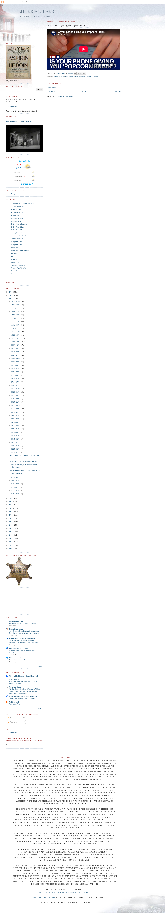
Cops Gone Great (17, 218)
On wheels (15, 253)
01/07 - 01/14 (16, 494)
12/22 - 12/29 (16, 305)
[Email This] (75, 73)
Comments (13, 722)
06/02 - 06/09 (16, 402)
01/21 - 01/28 (16, 487)
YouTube (103, 76)
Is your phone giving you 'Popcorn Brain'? (24, 461)
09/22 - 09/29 (16, 348)
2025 (11, 295)
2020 (11, 508)
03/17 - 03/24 (16, 439)
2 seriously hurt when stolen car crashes (21, 660)
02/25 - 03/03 (16, 449)
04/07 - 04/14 (16, 429)
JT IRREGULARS (37, 11)
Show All (40, 666)
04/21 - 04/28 (16, 422)
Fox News (69, 76)
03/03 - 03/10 (16, 445)
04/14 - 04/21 (16, 425)
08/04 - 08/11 (16, 372)
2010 (11, 542)
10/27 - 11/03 (16, 331)
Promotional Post (14, 704)
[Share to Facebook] (82, 73)
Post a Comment (51, 87)
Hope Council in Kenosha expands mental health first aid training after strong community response (24, 632)
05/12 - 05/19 (16, 412)
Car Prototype (16, 209)
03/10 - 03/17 (16, 442)
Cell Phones (59, 76)
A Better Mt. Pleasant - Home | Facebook (23, 676)
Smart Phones (93, 76)
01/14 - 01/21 (16, 490)
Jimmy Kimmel (16, 233)
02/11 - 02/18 (16, 477)
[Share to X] (80, 73)
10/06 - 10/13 (16, 341)
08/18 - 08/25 (16, 365)
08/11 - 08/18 (16, 368)
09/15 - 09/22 (16, 352)
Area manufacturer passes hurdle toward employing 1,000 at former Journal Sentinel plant (24, 641)
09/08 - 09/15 (16, 355)
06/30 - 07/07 (16, 388)
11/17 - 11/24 (16, 321)
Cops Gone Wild (17, 221)
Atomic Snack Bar (17, 206)
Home (84, 91)
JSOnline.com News (16, 657)
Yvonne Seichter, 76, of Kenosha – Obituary (22, 623)
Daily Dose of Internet (19, 224)
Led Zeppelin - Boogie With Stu (19, 121)
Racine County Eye (16, 621)
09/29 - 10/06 (16, 345)
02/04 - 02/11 (16, 480)
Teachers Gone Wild (18, 265)
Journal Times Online (18, 238)
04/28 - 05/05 (16, 419)
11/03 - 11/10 (16, 328)
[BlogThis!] (77, 73)
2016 (11, 521)
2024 (11, 298)
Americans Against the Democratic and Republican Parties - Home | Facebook (23, 697)
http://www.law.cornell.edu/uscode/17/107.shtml (65, 892)
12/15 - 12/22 (16, 308)
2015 (11, 525)
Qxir (12, 256)
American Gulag (15, 687)
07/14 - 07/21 (16, 382)
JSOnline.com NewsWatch (18, 648)
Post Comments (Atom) (65, 96)
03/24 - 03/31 (16, 435)
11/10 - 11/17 (16, 325)
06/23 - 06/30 (16, 392)
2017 (11, 518)
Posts (11, 718)
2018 (11, 515)
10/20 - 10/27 (16, 335)
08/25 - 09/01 (16, 362)
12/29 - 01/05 (16, 301)
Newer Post (51, 91)
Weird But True (16, 271)
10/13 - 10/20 (16, 338)
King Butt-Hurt (16, 241)
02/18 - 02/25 (16, 452)
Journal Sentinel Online (19, 235)
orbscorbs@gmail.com (14, 106)
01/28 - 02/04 (16, 484)
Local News (15, 247)
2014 (11, 528)
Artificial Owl (14, 702)
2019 (11, 511)
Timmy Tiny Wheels (18, 268)
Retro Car (14, 259)
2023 (11, 498)
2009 (11, 545)
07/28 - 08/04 (16, 375)
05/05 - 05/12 (16, 415)
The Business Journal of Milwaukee (22, 638)
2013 (11, 531)
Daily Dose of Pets (17, 227)
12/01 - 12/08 (16, 315)
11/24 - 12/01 (16, 318)
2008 (11, 548)
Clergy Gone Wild (17, 212)
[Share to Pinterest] (85, 73)
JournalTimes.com (16, 629)
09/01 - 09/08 (16, 358)
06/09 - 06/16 (16, 398)
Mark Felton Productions (20, 250)
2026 (11, 292)
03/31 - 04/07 (16, 432)
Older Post (117, 91)
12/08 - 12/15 (16, 311)
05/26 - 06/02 (16, 405)
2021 (11, 505)
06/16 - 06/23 (16, 395)
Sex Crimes (15, 262)
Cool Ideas (15, 215)
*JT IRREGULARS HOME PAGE (22, 203)
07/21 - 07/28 (16, 378)
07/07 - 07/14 (16, 385)
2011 (11, 538)
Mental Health (80, 76)
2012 (11, 535)
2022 (11, 501)
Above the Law (14, 679)
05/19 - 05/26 (16, 409)
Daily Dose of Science (19, 230)
